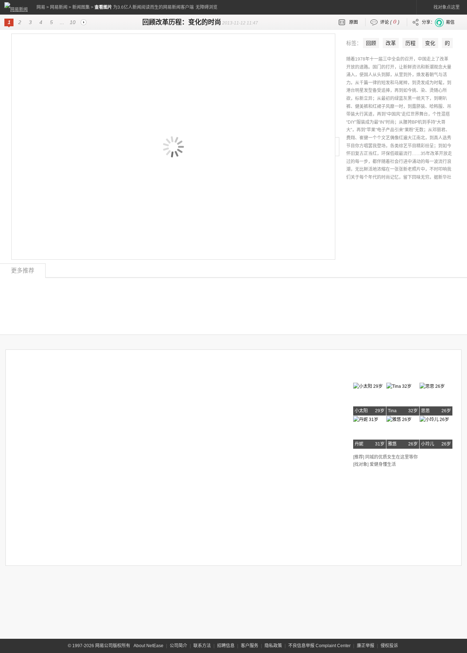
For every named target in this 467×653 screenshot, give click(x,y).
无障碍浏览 (206, 7)
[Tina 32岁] (399, 385)
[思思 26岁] (432, 385)
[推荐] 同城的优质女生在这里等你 (385, 457)
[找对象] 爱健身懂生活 (374, 464)
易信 (450, 22)
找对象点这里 (446, 7)
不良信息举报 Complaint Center (319, 645)
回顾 (371, 43)
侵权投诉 (389, 645)
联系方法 (202, 645)
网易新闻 (58, 7)
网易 (40, 7)
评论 (390, 21)
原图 (353, 22)
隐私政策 (273, 645)
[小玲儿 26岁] (434, 418)
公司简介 (178, 645)
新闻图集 (81, 7)
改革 (391, 43)
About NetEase (148, 645)
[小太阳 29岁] (368, 385)
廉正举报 (365, 645)
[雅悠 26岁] (399, 418)
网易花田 (371, 371)
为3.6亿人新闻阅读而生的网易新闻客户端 (153, 7)
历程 (410, 43)
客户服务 (249, 645)
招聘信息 (226, 645)
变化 (430, 43)
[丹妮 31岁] (365, 418)
